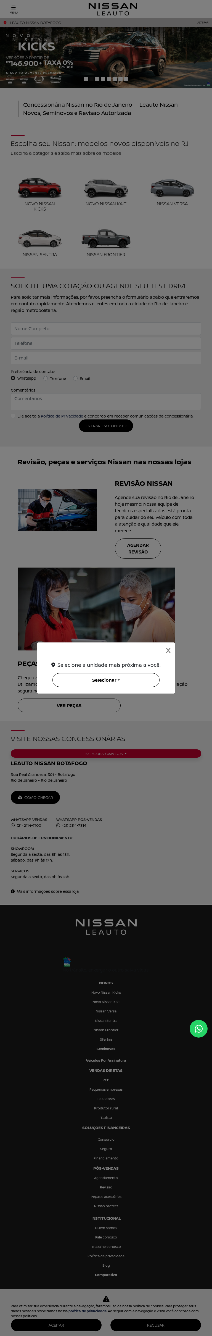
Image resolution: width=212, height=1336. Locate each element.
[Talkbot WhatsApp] (199, 1029)
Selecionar (104, 680)
